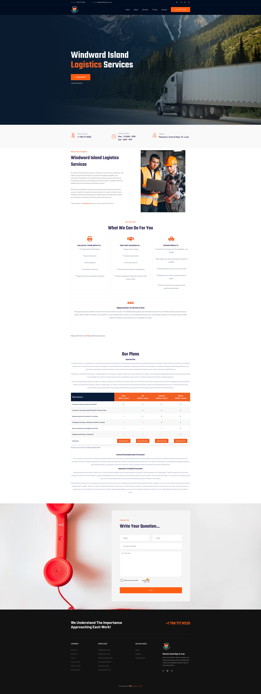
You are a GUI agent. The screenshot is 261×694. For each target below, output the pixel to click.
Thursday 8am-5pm (104, 662)
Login (137, 650)
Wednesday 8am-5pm (105, 658)
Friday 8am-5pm (103, 666)
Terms (73, 658)
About (136, 9)
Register (138, 654)
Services (145, 9)
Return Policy (75, 670)
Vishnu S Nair (137, 686)
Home (128, 9)
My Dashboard (140, 658)
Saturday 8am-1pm (104, 670)
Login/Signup (80, 77)
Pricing (154, 9)
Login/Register (180, 9)
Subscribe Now (124, 441)
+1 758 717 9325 (80, 2)
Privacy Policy (75, 662)
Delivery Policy (76, 666)
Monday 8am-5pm (104, 650)
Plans (89, 336)
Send (151, 590)
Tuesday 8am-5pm (104, 654)
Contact (164, 9)
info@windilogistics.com (104, 2)
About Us (74, 650)
